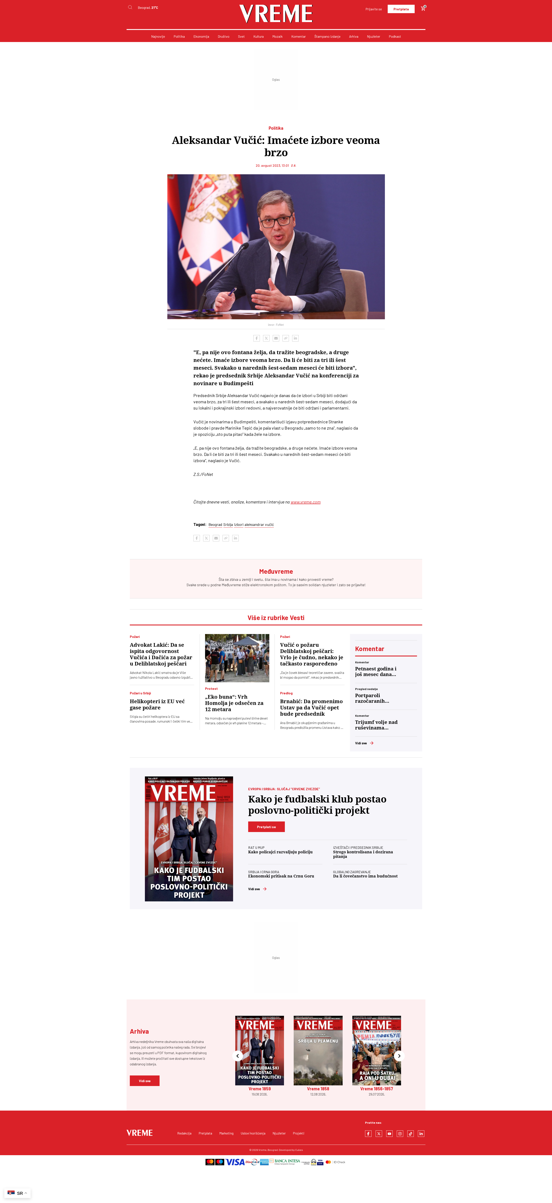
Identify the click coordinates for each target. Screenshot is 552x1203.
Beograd (215, 524)
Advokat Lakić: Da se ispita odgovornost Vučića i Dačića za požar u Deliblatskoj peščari (161, 654)
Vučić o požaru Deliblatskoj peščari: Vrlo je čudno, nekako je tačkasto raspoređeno (311, 654)
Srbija (228, 524)
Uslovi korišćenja (253, 1133)
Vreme (263, 1149)
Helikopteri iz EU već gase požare (157, 704)
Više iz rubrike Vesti (276, 617)
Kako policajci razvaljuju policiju (280, 852)
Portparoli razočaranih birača (370, 698)
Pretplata (401, 9)
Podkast (395, 36)
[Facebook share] (256, 338)
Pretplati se (266, 827)
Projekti (298, 1133)
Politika (179, 36)
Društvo (223, 36)
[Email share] (276, 338)
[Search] (130, 7)
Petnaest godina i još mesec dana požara (376, 671)
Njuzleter (373, 36)
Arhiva (353, 36)
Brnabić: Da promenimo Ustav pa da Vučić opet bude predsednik (311, 707)
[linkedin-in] (421, 1133)
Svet (241, 36)
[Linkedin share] (295, 338)
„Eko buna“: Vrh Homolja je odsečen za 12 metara (234, 703)
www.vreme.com (306, 501)
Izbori (238, 524)
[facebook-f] (368, 1133)
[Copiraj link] (285, 338)
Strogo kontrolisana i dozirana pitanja (363, 854)
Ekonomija (201, 36)
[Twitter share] (266, 338)
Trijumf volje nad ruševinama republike (376, 725)
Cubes (299, 1149)
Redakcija (184, 1133)
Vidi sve (361, 743)
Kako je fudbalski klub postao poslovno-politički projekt (317, 805)
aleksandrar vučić (259, 524)
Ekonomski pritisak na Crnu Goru (281, 876)
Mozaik (277, 36)
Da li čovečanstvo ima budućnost (365, 876)
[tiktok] (410, 1133)
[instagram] (400, 1133)
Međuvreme (231, 584)
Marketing (226, 1133)
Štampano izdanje (327, 36)
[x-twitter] (379, 1133)
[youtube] (389, 1133)
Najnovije (158, 36)
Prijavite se (373, 9)
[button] (237, 1056)
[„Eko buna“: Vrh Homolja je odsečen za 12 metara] (237, 658)
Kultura (258, 36)
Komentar (298, 36)
